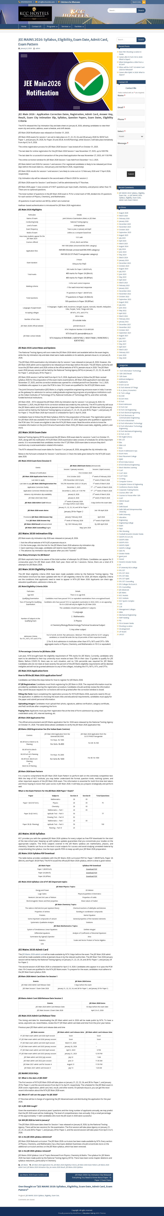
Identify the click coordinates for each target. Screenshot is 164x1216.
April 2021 (122, 347)
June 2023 (122, 274)
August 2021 (123, 336)
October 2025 (124, 230)
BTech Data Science (126, 462)
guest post (123, 556)
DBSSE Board (124, 501)
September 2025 (125, 232)
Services (65, 26)
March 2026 (123, 216)
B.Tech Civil (123, 407)
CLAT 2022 (123, 473)
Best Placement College (127, 456)
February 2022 (124, 319)
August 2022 (123, 302)
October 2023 (124, 266)
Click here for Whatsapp (70, 2)
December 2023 (125, 263)
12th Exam (123, 376)
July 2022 (122, 305)
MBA (121, 612)
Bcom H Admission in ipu (128, 451)
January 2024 (124, 260)
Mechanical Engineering (127, 615)
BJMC (121, 459)
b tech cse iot (124, 385)
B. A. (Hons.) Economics (127, 390)
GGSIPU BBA (124, 540)
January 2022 (124, 322)
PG (120, 620)
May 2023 (122, 277)
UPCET (121, 634)
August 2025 (123, 235)
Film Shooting (124, 531)
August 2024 (123, 246)
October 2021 (124, 330)
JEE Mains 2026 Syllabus (74, 1167)
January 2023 (124, 288)
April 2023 (122, 280)
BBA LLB (122, 445)
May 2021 (122, 344)
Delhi (121, 504)
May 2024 (122, 255)
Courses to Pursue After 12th (129, 495)
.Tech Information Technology (130, 371)
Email (121, 107)
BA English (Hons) (125, 437)
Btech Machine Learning (128, 467)
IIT (120, 565)
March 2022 (123, 316)
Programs (51, 26)
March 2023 (123, 283)
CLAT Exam (123, 476)
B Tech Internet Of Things (128, 387)
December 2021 (125, 324)
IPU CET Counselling (126, 581)
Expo (121, 528)
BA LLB (122, 440)
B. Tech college (124, 393)
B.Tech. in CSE (124, 434)
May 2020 (122, 358)
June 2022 (122, 308)
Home (23, 26)
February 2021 (124, 352)
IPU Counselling (124, 587)
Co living (122, 479)
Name (121, 95)
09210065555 (26, 2)
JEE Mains (24, 1165)
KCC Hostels (123, 595)
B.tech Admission (125, 404)
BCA (120, 448)
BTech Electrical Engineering (129, 465)
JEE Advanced (124, 590)
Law (120, 604)
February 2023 (124, 285)
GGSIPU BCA (123, 542)
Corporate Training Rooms (128, 490)
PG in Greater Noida (126, 623)
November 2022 (125, 294)
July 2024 (122, 249)
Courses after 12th (126, 493)
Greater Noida (124, 553)
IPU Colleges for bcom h (128, 584)
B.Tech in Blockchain (126, 420)
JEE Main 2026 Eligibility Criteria (65, 1165)
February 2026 (124, 218)
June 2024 (122, 252)
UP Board (122, 632)
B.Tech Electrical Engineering (129, 413)
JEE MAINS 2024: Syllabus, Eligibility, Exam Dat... (43, 1195)
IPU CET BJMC (124, 579)
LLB (120, 606)
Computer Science (125, 481)
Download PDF (91, 869)
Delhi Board (123, 507)
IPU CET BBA (124, 576)
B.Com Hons (123, 399)
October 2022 (124, 296)
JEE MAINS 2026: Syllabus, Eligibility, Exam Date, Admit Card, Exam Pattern (130, 197)
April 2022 (122, 313)
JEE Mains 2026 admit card (33, 954)
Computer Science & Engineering (131, 484)
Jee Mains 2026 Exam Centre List (33, 1175)
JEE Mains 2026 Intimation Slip (38, 1167)
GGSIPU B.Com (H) (126, 537)
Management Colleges (127, 609)
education (122, 517)
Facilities (78, 26)
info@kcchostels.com (46, 2)
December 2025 (125, 224)
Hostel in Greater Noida (127, 562)
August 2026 (123, 213)
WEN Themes (101, 1213)
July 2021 (122, 338)
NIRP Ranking (124, 618)
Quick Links (136, 2)
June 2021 (122, 341)
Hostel (121, 559)
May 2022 (122, 310)
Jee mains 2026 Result (57, 1167)
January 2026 (124, 221)
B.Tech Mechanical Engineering (130, 431)
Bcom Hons (123, 453)
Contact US (36, 26)
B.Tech (121, 401)
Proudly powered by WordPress (69, 1213)
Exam (121, 526)
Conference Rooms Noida (128, 487)
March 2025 (123, 243)
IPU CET (122, 570)
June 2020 (122, 355)
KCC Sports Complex (126, 601)
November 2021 (125, 327)
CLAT (121, 470)
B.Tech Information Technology (130, 423)
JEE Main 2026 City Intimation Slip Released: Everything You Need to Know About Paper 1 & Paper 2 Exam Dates (91, 1177)
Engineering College (126, 523)
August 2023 (123, 269)
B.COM (121, 396)
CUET (121, 498)
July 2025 (122, 238)
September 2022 (125, 299)
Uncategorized (124, 629)
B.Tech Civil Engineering (127, 410)
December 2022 (125, 291)
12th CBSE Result (125, 373)
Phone (122, 119)
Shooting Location (125, 626)
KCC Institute (124, 598)
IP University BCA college (128, 567)
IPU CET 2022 (124, 573)
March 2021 (123, 349)
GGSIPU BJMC (124, 545)
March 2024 (123, 257)
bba (120, 442)
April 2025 (122, 241)
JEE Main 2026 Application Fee (42, 1165)
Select (121, 131)
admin (38, 48)
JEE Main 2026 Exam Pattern (88, 1165)
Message (123, 143)
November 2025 (125, 227)
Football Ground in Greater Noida (131, 534)
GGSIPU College (125, 548)
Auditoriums (123, 382)
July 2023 (122, 271)
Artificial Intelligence (126, 379)
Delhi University (124, 514)
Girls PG (122, 551)
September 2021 (125, 333)
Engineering (123, 520)
